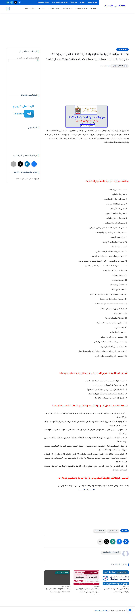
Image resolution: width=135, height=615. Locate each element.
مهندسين (79, 8)
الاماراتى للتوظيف (117, 66)
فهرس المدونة (92, 2)
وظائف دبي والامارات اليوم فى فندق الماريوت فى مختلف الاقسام (87, 592)
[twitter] (15, 2)
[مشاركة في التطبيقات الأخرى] (100, 541)
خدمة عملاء (42, 8)
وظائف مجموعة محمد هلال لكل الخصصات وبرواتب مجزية (57, 590)
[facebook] (19, 2)
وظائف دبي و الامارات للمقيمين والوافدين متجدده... (116, 590)
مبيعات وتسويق (54, 8)
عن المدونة (74, 2)
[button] (119, 541)
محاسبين (93, 8)
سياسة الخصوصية (43, 2)
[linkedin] (7, 2)
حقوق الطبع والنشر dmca (60, 2)
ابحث (37, 179)
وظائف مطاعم (30, 8)
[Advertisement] (67, 32)
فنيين (86, 8)
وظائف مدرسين (100, 530)
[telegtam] (13, 164)
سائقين (65, 8)
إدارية (71, 8)
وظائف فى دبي (122, 49)
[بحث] (7, 8)
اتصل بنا (82, 2)
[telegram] (11, 2)
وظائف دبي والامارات (114, 6)
